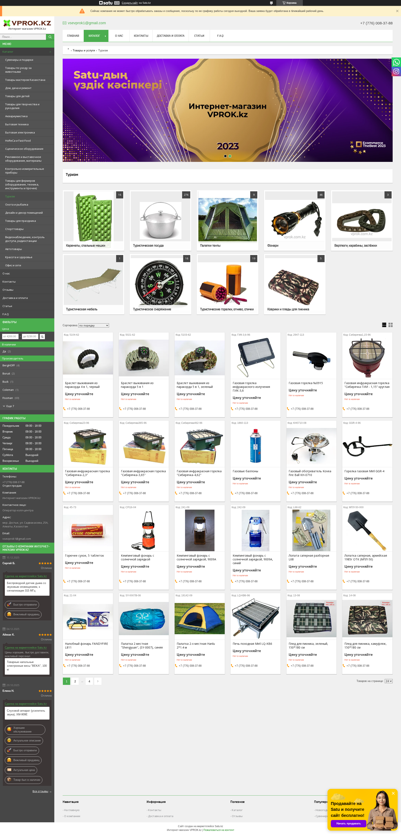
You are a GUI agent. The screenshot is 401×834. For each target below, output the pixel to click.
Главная (73, 35)
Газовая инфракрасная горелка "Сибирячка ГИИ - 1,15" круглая (367, 385)
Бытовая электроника (20, 132)
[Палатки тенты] (227, 220)
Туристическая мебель (81, 309)
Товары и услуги (84, 50)
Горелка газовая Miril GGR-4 (364, 471)
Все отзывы (40, 791)
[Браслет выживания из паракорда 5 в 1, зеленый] (200, 358)
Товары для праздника (20, 221)
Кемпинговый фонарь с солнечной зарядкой (137, 557)
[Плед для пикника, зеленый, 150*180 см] (311, 619)
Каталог (8, 51)
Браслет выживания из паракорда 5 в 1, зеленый (195, 385)
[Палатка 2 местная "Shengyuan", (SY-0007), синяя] (144, 619)
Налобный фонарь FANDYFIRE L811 (86, 645)
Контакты (9, 281)
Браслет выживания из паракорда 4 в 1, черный (82, 385)
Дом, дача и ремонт (18, 88)
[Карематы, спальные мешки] (93, 220)
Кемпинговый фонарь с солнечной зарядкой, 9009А (196, 557)
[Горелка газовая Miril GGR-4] (367, 446)
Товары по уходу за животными (18, 70)
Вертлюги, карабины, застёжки (355, 245)
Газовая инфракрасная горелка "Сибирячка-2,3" (87, 473)
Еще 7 (10, 406)
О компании (72, 816)
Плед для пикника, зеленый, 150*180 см (308, 645)
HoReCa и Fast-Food (18, 140)
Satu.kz (219, 826)
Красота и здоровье (18, 257)
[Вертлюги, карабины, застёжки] (362, 220)
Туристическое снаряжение (152, 309)
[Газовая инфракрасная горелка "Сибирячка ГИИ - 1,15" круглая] (367, 358)
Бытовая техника (17, 124)
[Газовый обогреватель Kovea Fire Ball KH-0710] (311, 446)
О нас (6, 273)
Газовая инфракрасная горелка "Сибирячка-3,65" (143, 473)
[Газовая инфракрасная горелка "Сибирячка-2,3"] (88, 446)
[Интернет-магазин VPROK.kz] (27, 23)
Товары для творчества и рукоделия (22, 106)
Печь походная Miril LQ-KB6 (252, 644)
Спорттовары (14, 229)
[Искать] (50, 37)
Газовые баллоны (245, 471)
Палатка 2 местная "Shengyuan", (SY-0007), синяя (142, 645)
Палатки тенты (210, 245)
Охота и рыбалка (16, 204)
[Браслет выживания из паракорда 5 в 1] (144, 358)
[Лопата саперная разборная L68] (311, 530)
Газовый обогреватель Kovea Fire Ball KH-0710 (310, 473)
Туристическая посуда (148, 245)
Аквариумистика (16, 116)
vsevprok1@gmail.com (17, 539)
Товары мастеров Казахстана (25, 80)
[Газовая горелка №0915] (311, 358)
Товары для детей (17, 96)
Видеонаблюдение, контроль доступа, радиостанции (25, 239)
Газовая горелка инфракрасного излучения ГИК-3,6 (251, 386)
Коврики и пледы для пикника (288, 309)
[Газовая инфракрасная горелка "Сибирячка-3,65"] (144, 446)
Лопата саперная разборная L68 (309, 557)
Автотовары (13, 249)
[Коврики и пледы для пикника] (295, 284)
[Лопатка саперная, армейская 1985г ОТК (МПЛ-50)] (367, 530)
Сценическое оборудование (24, 149)
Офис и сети (13, 265)
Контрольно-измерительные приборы (24, 170)
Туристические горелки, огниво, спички (227, 309)
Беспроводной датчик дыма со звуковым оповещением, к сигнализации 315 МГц (26, 586)
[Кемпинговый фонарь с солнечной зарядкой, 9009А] (200, 530)
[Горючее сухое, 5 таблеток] (88, 530)
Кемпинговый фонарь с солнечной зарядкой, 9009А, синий (253, 559)
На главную (72, 810)
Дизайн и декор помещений (24, 213)
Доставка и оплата (15, 298)
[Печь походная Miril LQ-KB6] (255, 619)
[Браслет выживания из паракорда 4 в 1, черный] (88, 358)
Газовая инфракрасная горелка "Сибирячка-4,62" (199, 473)
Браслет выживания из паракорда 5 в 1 (137, 385)
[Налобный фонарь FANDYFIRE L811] (88, 619)
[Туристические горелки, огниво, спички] (227, 284)
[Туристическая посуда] (160, 220)
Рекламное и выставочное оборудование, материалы (23, 158)
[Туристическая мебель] (93, 284)
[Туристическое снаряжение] (160, 284)
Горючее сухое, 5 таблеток (84, 555)
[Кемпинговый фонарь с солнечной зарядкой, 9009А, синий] (255, 530)
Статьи (7, 306)
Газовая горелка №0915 (306, 383)
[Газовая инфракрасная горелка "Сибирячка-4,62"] (200, 446)
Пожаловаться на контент (218, 830)
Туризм (10, 196)
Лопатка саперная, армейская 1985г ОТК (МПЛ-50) (365, 557)
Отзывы (8, 290)
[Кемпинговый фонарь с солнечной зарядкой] (144, 530)
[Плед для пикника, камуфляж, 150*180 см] (367, 619)
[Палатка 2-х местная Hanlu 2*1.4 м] (200, 619)
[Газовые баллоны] (255, 446)
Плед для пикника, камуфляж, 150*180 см (365, 645)
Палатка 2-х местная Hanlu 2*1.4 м (196, 645)
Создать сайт (130, 2)
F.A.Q (6, 314)
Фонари (272, 245)
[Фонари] (295, 220)
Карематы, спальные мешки (85, 245)
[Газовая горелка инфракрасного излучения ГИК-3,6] (255, 358)
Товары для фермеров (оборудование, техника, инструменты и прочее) (22, 184)
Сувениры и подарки (19, 60)
